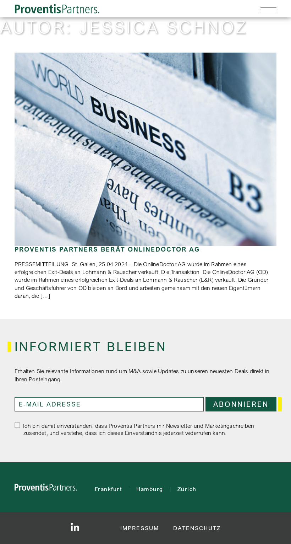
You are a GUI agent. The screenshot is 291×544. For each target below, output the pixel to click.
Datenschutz (197, 528)
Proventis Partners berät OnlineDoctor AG (107, 249)
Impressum (139, 528)
